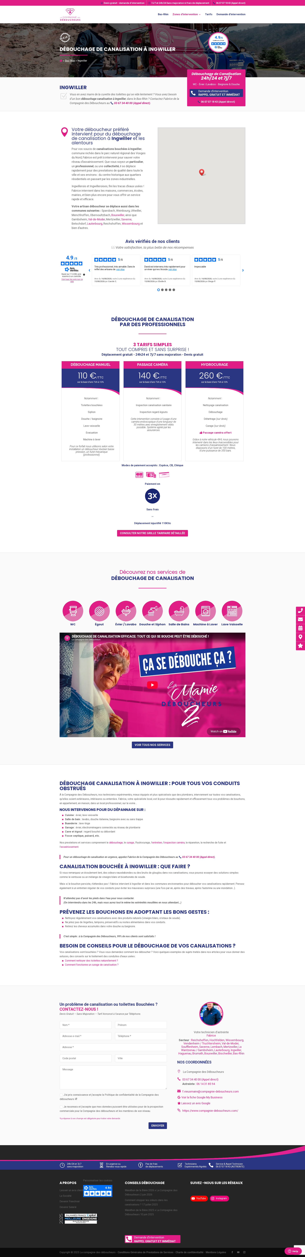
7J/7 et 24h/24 (180, 3)
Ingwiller (236, 1050)
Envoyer (157, 1125)
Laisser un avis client (71, 1190)
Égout (99, 624)
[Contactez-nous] (301, 619)
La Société (65, 1195)
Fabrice (211, 1035)
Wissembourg (131, 223)
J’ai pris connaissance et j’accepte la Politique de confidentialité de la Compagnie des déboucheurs (109, 1097)
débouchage (116, 842)
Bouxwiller (117, 215)
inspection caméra (174, 842)
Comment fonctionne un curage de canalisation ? (92, 964)
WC (72, 624)
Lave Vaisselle (232, 624)
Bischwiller (225, 1053)
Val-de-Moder (96, 219)
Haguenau (184, 1053)
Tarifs (208, 14)
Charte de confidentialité (189, 1252)
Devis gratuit (124, 3)
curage (130, 842)
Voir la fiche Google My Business (202, 1097)
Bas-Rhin (163, 14)
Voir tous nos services (152, 745)
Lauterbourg (222, 1050)
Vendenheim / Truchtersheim (202, 1043)
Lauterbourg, (95, 223)
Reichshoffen (199, 1040)
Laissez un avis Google (195, 1103)
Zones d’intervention (185, 14)
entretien (157, 842)
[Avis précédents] (89, 270)
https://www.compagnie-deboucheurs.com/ (210, 1110)
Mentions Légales (216, 1252)
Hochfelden (217, 1040)
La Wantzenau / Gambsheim (211, 1048)
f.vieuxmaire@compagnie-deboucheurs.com (210, 1091)
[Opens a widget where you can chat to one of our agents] (293, 1251)
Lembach (216, 1046)
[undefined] (84, 274)
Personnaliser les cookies (97, 1180)
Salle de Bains (179, 624)
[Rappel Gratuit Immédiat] (301, 610)
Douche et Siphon (152, 624)
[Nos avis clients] (301, 645)
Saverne (126, 219)
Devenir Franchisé (70, 1201)
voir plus (120, 269)
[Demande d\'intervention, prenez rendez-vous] (301, 628)
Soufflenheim (189, 1046)
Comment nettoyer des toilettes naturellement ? (91, 960)
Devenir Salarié (68, 1206)
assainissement (69, 846)
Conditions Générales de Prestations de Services (145, 1252)
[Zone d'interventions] (301, 637)
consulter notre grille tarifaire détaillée (152, 533)
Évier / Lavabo (125, 624)
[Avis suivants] (243, 270)
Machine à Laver (205, 624)
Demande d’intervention (231, 14)
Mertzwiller (230, 1046)
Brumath (197, 1053)
